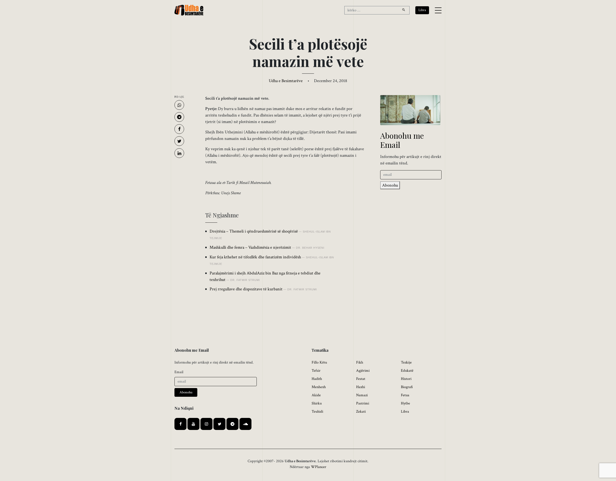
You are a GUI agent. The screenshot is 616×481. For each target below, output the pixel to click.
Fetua (405, 395)
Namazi (362, 395)
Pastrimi (362, 403)
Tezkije (406, 362)
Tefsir (316, 370)
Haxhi (360, 387)
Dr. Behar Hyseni (310, 247)
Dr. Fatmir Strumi (245, 280)
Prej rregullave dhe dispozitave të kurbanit (246, 289)
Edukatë (407, 370)
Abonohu (390, 185)
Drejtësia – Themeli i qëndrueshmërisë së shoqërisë (254, 231)
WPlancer (318, 466)
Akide (316, 395)
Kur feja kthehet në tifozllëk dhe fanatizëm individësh (255, 257)
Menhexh (319, 387)
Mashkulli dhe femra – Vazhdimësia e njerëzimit (250, 247)
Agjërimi (363, 370)
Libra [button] (422, 10)
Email (178, 372)
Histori (406, 378)
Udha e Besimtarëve (286, 81)
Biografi (407, 387)
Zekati (361, 411)
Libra (405, 411)
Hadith (317, 378)
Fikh (359, 362)
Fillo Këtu (319, 362)
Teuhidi (317, 411)
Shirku (317, 403)
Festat (360, 378)
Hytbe (405, 403)
